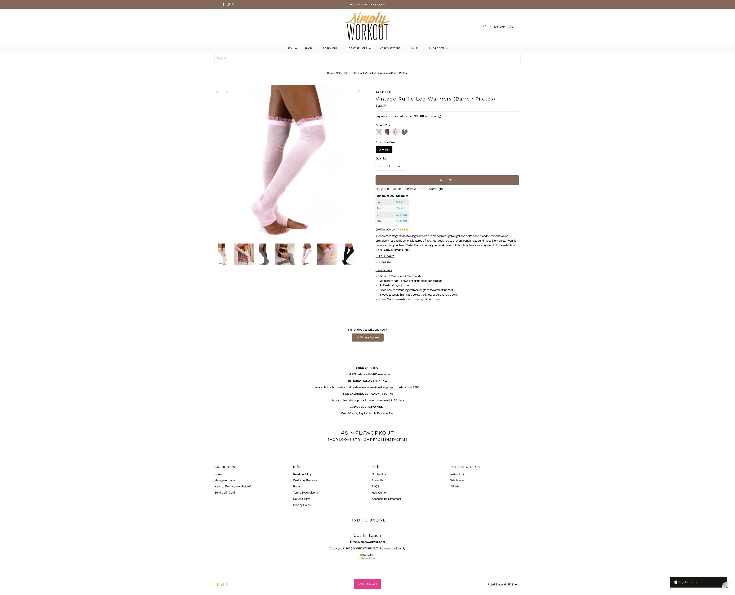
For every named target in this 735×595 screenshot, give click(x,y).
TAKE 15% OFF (367, 584)
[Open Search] (484, 26)
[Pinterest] (233, 4)
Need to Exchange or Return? (233, 486)
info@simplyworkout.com (367, 542)
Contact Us (379, 474)
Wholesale (457, 480)
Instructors (457, 474)
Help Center (379, 492)
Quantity (381, 158)
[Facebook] (223, 4)
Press (297, 486)
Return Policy (301, 498)
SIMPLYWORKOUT (365, 548)
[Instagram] (228, 4)
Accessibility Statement (386, 498)
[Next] (226, 91)
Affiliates (455, 486)
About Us (378, 480)
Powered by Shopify (392, 548)
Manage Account (225, 480)
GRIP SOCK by (392, 229)
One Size (384, 149)
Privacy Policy (302, 505)
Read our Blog (302, 474)
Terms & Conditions (305, 492)
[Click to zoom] (358, 91)
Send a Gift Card (224, 492)
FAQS (375, 486)
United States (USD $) (501, 584)
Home (330, 73)
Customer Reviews (305, 480)
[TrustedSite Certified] (367, 556)
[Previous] (217, 91)
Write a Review (372, 339)
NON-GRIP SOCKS (347, 73)
